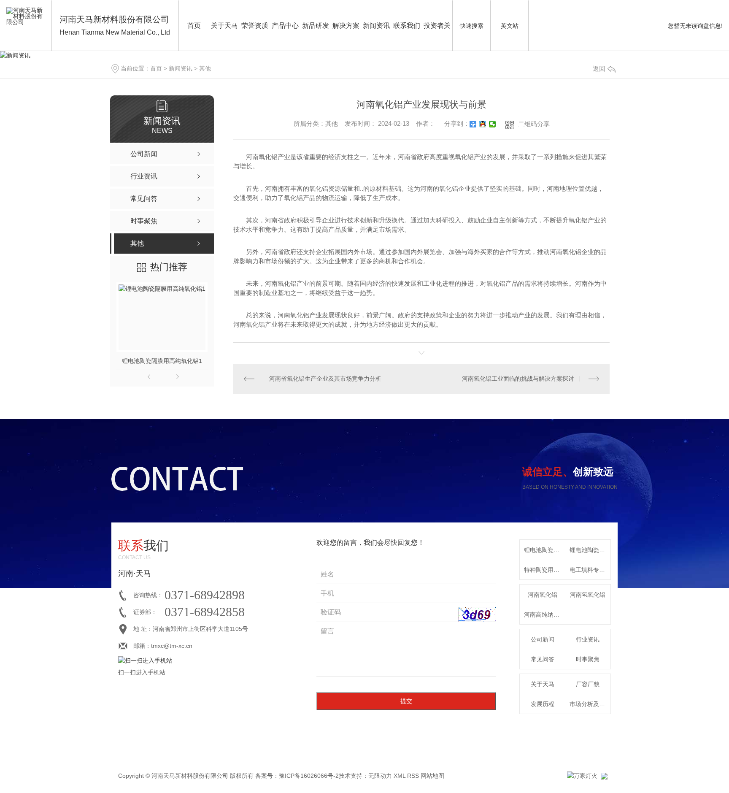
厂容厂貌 (587, 684)
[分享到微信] (492, 124)
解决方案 (345, 25)
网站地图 (432, 775)
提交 (406, 701)
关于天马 (224, 25)
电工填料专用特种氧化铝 (590, 569)
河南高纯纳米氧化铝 (544, 614)
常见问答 (542, 659)
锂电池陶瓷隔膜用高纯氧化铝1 (162, 360)
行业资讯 (587, 639)
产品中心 (285, 25)
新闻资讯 (376, 25)
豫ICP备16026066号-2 (309, 775)
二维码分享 (534, 123)
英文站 (509, 25)
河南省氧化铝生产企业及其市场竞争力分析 (325, 378)
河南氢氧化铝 (587, 594)
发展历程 (542, 704)
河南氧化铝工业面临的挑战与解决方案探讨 (518, 378)
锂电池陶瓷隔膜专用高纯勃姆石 (590, 550)
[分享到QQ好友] (482, 124)
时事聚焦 (587, 659)
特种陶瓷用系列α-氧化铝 (544, 569)
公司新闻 (542, 639)
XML (399, 775)
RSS (413, 775)
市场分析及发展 (590, 704)
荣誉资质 (254, 25)
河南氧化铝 (542, 594)
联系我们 (406, 25)
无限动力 (380, 775)
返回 (599, 68)
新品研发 (315, 25)
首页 (194, 25)
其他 (205, 68)
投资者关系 (437, 36)
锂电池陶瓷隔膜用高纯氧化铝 (544, 550)
